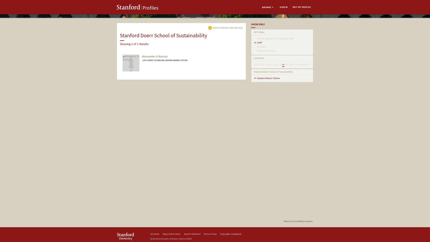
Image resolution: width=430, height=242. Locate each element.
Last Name (259, 57)
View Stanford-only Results (227, 27)
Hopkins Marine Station (268, 78)
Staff (259, 42)
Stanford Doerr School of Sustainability (273, 71)
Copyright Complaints (231, 233)
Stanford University (131, 236)
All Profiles (259, 32)
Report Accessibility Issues (298, 221)
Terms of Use (210, 233)
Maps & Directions (172, 233)
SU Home (154, 233)
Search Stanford (192, 233)
